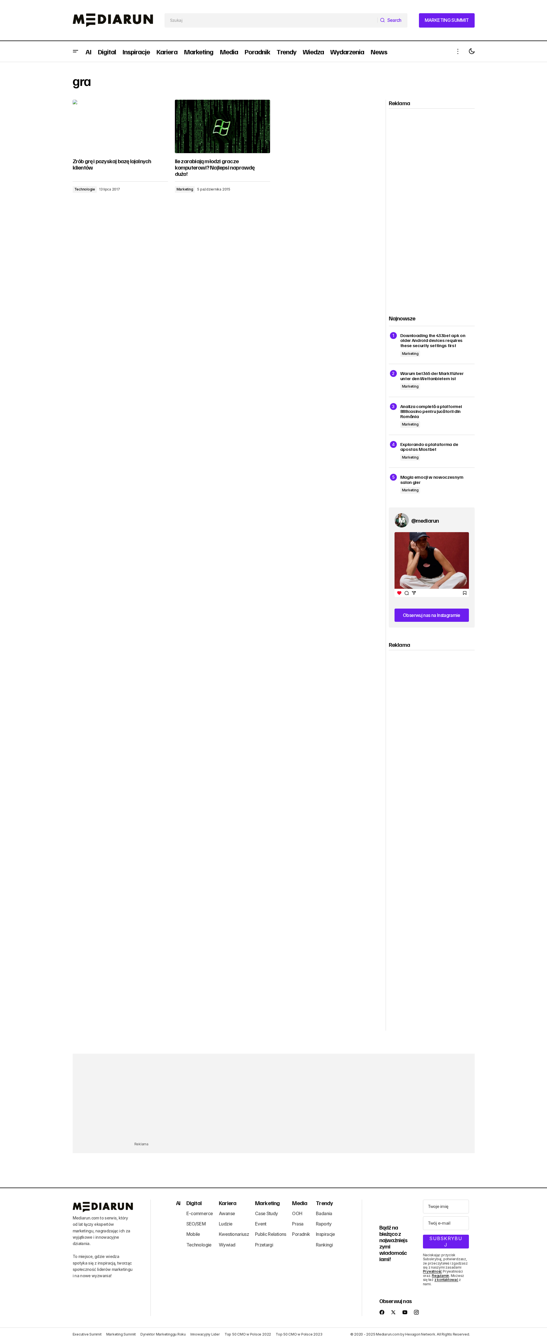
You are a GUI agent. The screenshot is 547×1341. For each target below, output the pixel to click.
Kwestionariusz (234, 1234)
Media (299, 1203)
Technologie (84, 189)
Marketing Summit (121, 1334)
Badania (324, 1213)
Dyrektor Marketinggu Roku (163, 1334)
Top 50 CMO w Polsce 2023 (299, 1334)
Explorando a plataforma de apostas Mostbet (429, 447)
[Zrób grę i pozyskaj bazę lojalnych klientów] (120, 126)
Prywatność (432, 1271)
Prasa (297, 1224)
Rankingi (324, 1245)
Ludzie (225, 1224)
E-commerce (199, 1213)
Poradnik (301, 1234)
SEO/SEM (196, 1224)
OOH (297, 1213)
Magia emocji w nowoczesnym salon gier (431, 480)
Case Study (266, 1213)
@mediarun (425, 520)
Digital (194, 1203)
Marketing (185, 189)
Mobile (193, 1234)
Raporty (324, 1224)
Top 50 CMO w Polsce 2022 (248, 1334)
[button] (75, 51)
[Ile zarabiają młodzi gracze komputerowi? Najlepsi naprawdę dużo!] (222, 126)
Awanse (227, 1213)
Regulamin (440, 1275)
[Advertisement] (432, 207)
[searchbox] (271, 20)
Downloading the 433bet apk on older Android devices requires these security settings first (432, 340)
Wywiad (227, 1245)
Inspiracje (325, 1234)
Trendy (324, 1203)
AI (178, 1203)
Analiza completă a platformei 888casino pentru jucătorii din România (431, 411)
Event (260, 1224)
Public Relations (270, 1234)
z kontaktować (446, 1279)
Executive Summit (87, 1334)
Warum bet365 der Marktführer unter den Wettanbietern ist (432, 376)
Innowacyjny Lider (205, 1334)
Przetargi (264, 1245)
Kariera (227, 1203)
